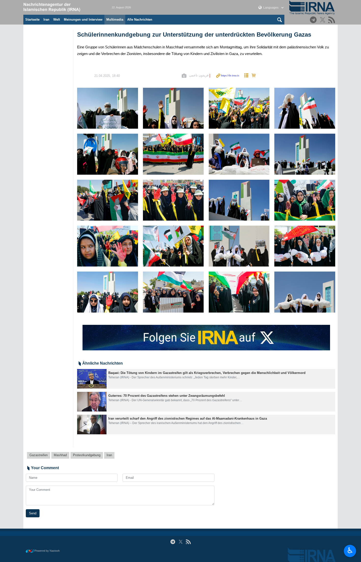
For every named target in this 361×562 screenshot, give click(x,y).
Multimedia (114, 19)
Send (32, 513)
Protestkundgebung (86, 455)
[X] (323, 20)
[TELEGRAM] (314, 20)
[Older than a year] (92, 379)
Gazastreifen (38, 455)
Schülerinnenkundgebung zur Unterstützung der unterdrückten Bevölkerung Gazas (194, 34)
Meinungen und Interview (83, 19)
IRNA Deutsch (62, 7)
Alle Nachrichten (139, 19)
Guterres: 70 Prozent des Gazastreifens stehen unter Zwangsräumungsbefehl (166, 396)
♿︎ (350, 550)
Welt (56, 19)
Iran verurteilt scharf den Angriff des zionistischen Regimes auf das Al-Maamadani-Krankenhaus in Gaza (187, 418)
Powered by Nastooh (47, 550)
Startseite (32, 19)
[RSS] (332, 20)
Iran (46, 19)
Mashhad (60, 455)
